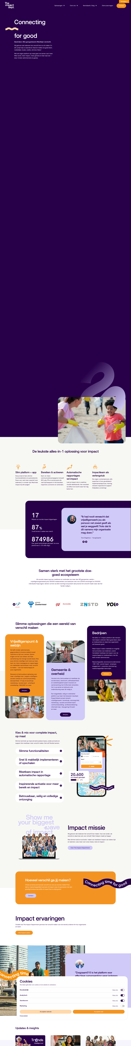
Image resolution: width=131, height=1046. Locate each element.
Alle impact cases (24, 932)
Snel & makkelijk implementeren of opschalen (38, 760)
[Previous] (83, 541)
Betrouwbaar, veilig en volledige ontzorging (38, 796)
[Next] (86, 541)
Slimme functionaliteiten (34, 750)
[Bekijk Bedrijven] (106, 663)
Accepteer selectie (46, 1012)
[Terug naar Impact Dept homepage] (9, 5)
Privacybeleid (24, 1016)
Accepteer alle (98, 1012)
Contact (30, 894)
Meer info (115, 990)
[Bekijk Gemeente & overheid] (65, 679)
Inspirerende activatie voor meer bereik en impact (39, 784)
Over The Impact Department (80, 847)
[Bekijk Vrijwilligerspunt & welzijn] (24, 675)
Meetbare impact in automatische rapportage (34, 772)
